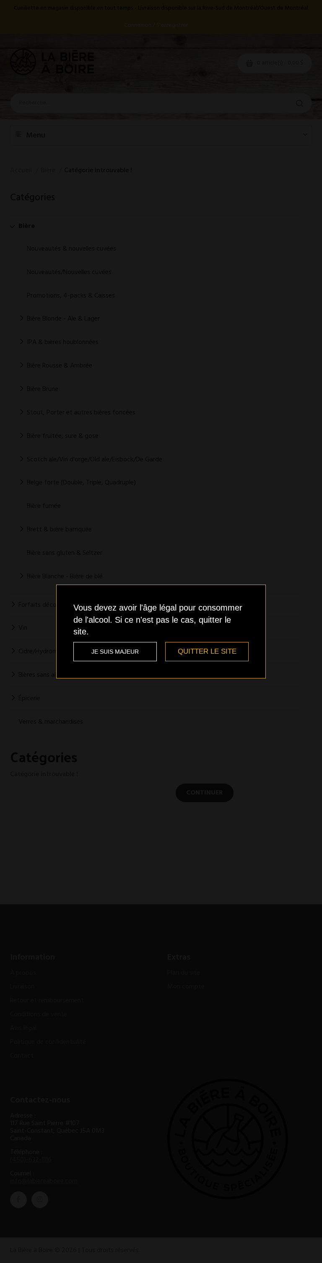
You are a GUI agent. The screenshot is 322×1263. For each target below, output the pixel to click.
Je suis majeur (115, 651)
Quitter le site (207, 651)
